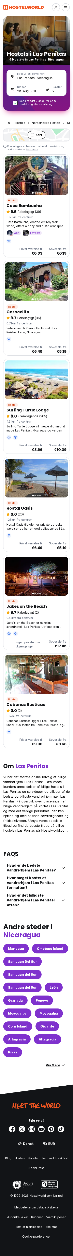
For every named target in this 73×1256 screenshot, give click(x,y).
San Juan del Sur (22, 974)
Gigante (47, 1026)
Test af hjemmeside (28, 1226)
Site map (52, 1226)
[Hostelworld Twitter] (22, 1129)
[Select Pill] (56, 7)
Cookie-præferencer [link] (36, 1236)
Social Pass (36, 1168)
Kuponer (37, 1217)
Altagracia (17, 1039)
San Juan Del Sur (22, 962)
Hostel (12, 200)
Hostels (20, 1158)
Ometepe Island (50, 949)
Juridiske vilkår (17, 1217)
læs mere (32, 149)
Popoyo (42, 1000)
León (54, 987)
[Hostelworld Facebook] (12, 1129)
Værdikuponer (56, 1217)
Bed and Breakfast (55, 1158)
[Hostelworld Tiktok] (61, 1129)
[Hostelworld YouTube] (41, 1129)
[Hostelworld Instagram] (31, 1129)
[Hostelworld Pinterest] (51, 1129)
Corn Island (17, 1026)
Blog (8, 1158)
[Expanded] (9, 123)
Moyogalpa (17, 1013)
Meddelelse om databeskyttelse (36, 1207)
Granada (15, 1000)
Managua (16, 949)
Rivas (12, 1052)
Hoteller (33, 1158)
